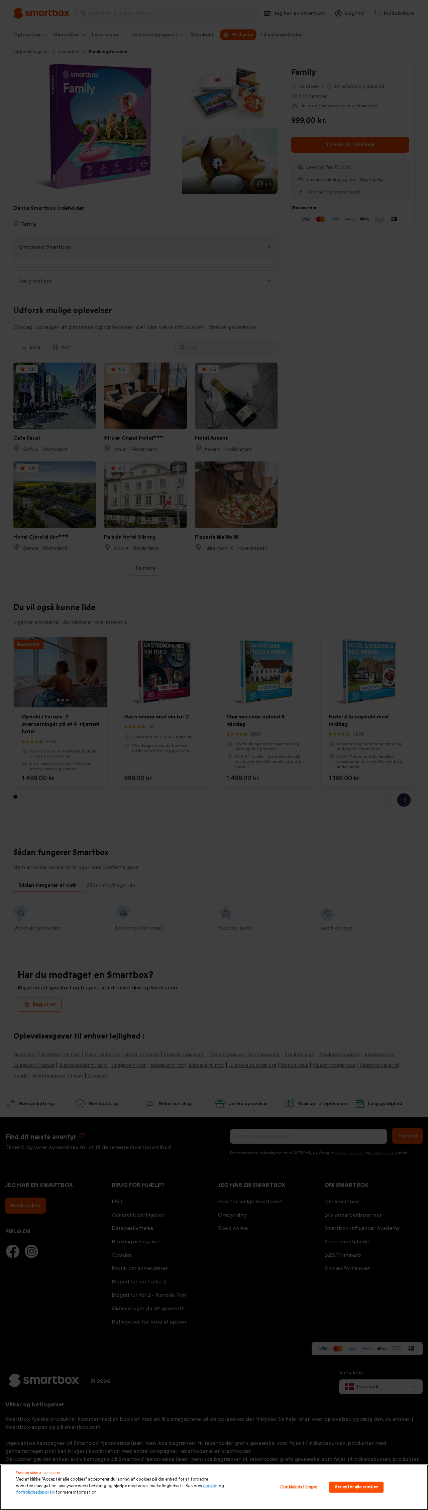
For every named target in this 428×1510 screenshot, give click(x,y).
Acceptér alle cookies (356, 1487)
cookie (209, 1486)
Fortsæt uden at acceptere (38, 1473)
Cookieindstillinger (298, 1487)
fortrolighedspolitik (35, 1492)
